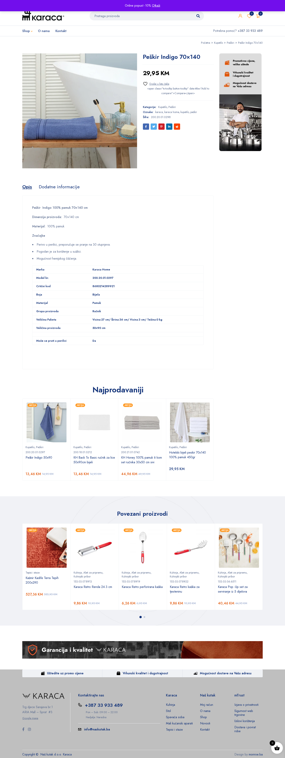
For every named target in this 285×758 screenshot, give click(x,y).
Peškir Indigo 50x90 (39, 457)
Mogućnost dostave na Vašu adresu (225, 673)
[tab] (27, 187)
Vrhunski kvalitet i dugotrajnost (145, 673)
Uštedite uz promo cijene (65, 673)
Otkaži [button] (156, 5)
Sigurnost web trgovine (243, 713)
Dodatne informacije (59, 187)
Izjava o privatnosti (246, 704)
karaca (159, 112)
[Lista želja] (156, 83)
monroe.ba (256, 754)
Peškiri (230, 43)
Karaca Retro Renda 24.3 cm (93, 587)
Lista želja (251, 13)
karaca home (171, 112)
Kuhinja (78, 573)
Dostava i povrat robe (245, 729)
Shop (203, 717)
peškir (193, 112)
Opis (27, 187)
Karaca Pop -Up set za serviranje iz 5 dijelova (233, 589)
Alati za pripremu (93, 573)
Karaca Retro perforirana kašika (142, 587)
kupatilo (184, 112)
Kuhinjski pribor (82, 576)
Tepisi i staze (33, 573)
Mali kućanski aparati (179, 723)
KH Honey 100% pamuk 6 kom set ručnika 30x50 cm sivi (141, 459)
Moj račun (206, 704)
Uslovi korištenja (244, 721)
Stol (168, 711)
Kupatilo (218, 43)
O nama (205, 711)
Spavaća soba (175, 717)
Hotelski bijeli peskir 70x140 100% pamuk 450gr (187, 454)
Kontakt (205, 729)
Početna (205, 43)
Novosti (205, 723)
